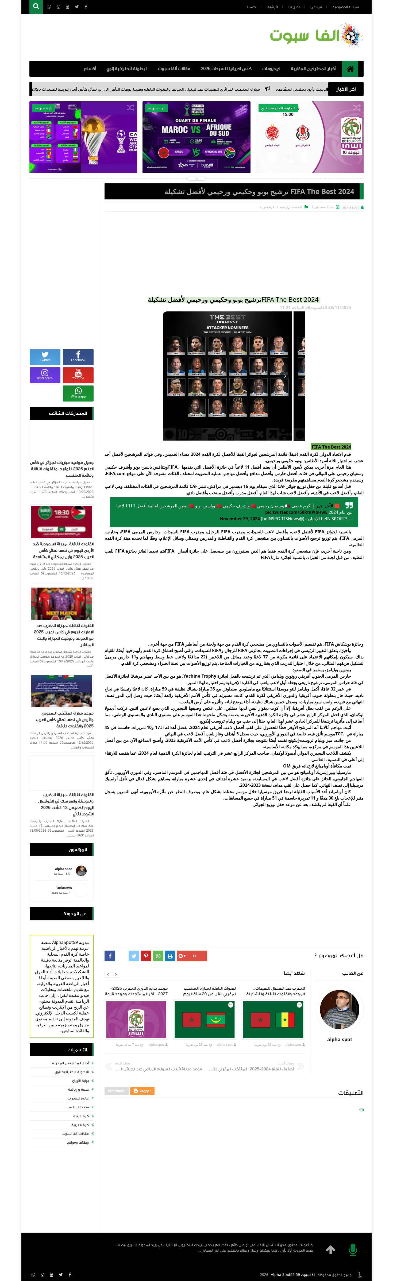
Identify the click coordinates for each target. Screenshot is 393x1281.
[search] (36, 7)
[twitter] (61, 1275)
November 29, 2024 (240, 519)
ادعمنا (251, 7)
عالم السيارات (78, 1098)
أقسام (90, 68)
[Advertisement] (234, 251)
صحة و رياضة (78, 1089)
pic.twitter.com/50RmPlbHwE (296, 512)
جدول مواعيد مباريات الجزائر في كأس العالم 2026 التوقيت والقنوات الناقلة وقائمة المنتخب (62, 469)
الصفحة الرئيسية (291, 207)
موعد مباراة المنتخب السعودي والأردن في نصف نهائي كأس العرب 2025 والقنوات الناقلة (65, 719)
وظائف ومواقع (78, 1142)
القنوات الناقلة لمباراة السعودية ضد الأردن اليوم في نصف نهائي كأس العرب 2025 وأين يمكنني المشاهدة (63, 550)
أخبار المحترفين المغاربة (313, 68)
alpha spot (293, 1044)
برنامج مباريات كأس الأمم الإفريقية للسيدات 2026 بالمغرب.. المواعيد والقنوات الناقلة (196, 146)
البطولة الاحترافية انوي (72, 1072)
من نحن (316, 7)
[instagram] (42, 1275)
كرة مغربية (80, 1125)
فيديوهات (271, 68)
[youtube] (52, 1275)
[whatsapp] (33, 1275)
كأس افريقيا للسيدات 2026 (226, 68)
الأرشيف (272, 7)
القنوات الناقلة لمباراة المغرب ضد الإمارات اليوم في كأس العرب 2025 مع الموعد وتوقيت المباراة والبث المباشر (64, 635)
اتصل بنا (294, 7)
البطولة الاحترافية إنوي (126, 68)
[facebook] (70, 1275)
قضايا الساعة (79, 1107)
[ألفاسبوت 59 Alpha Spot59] (316, 49)
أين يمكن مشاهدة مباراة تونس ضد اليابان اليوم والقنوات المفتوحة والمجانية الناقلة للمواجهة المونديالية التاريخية (83, 150)
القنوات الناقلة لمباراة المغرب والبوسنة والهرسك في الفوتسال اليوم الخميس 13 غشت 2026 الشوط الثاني (66, 804)
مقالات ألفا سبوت (174, 68)
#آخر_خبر (324, 506)
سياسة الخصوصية (346, 7)
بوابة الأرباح (80, 1080)
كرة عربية (81, 1116)
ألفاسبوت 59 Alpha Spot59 (293, 1275)
